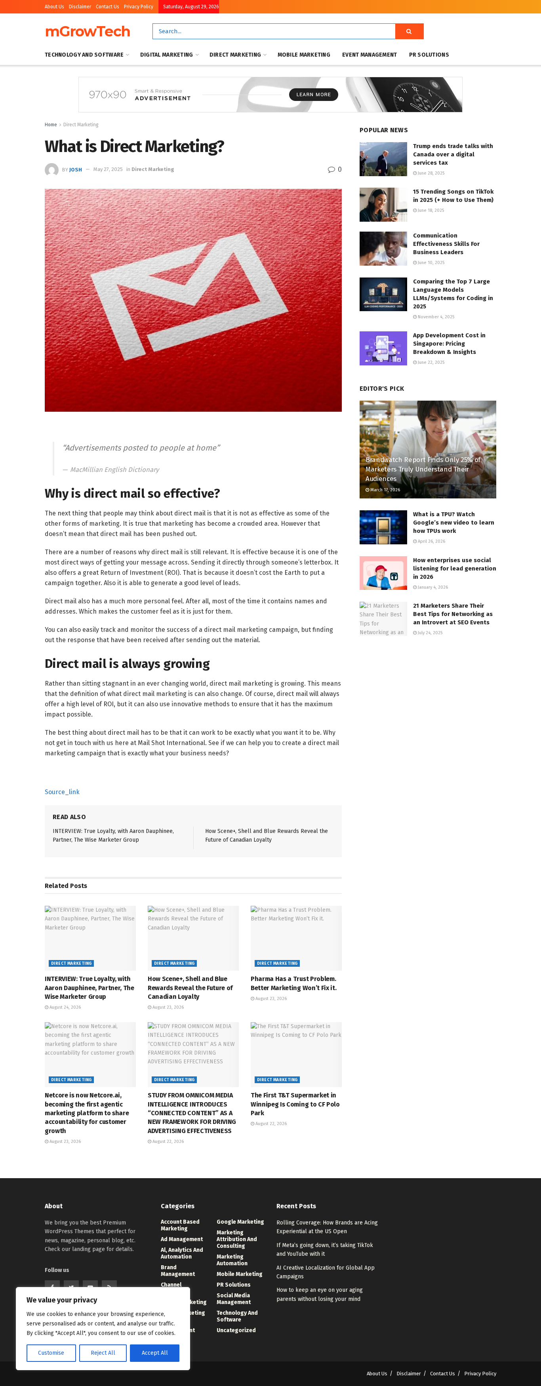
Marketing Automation (232, 1260)
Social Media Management (234, 1299)
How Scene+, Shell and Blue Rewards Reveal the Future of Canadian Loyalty (190, 987)
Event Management (369, 54)
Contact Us (107, 7)
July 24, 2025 (429, 632)
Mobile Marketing (304, 54)
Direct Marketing (235, 54)
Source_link (62, 792)
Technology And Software (84, 54)
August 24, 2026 (64, 1007)
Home (51, 124)
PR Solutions (429, 54)
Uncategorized (236, 1330)
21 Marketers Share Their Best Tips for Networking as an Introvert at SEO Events (453, 614)
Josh (75, 169)
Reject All (103, 1353)
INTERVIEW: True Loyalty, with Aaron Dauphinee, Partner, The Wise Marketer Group (89, 987)
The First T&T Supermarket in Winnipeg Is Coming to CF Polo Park (295, 1104)
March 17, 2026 (384, 489)
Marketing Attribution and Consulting (237, 1239)
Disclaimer (80, 7)
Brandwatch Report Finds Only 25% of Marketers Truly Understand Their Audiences (423, 469)
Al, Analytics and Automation (182, 1253)
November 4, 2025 (435, 316)
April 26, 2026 (431, 541)
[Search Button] (409, 31)
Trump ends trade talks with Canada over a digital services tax (453, 154)
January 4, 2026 (432, 587)
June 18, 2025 (430, 210)
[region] (103, 1328)
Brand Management (178, 1271)
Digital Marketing (166, 54)
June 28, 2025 (430, 173)
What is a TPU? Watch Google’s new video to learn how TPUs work (453, 522)
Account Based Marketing (180, 1225)
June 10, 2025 (430, 262)
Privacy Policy (138, 7)
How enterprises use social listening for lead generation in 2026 (454, 568)
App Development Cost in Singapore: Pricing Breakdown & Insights (449, 344)
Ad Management (182, 1239)
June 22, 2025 (430, 362)
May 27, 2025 (108, 169)
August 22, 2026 (167, 1141)
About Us (54, 7)
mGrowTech (87, 31)
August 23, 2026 (167, 1007)
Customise (51, 1353)
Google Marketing (240, 1222)
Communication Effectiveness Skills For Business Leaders (446, 244)
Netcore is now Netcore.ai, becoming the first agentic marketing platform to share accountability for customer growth (87, 1113)
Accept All (155, 1353)
